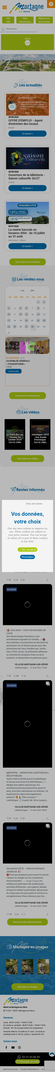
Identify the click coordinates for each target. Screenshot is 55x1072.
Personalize (27, 557)
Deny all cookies (34, 503)
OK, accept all (28, 549)
